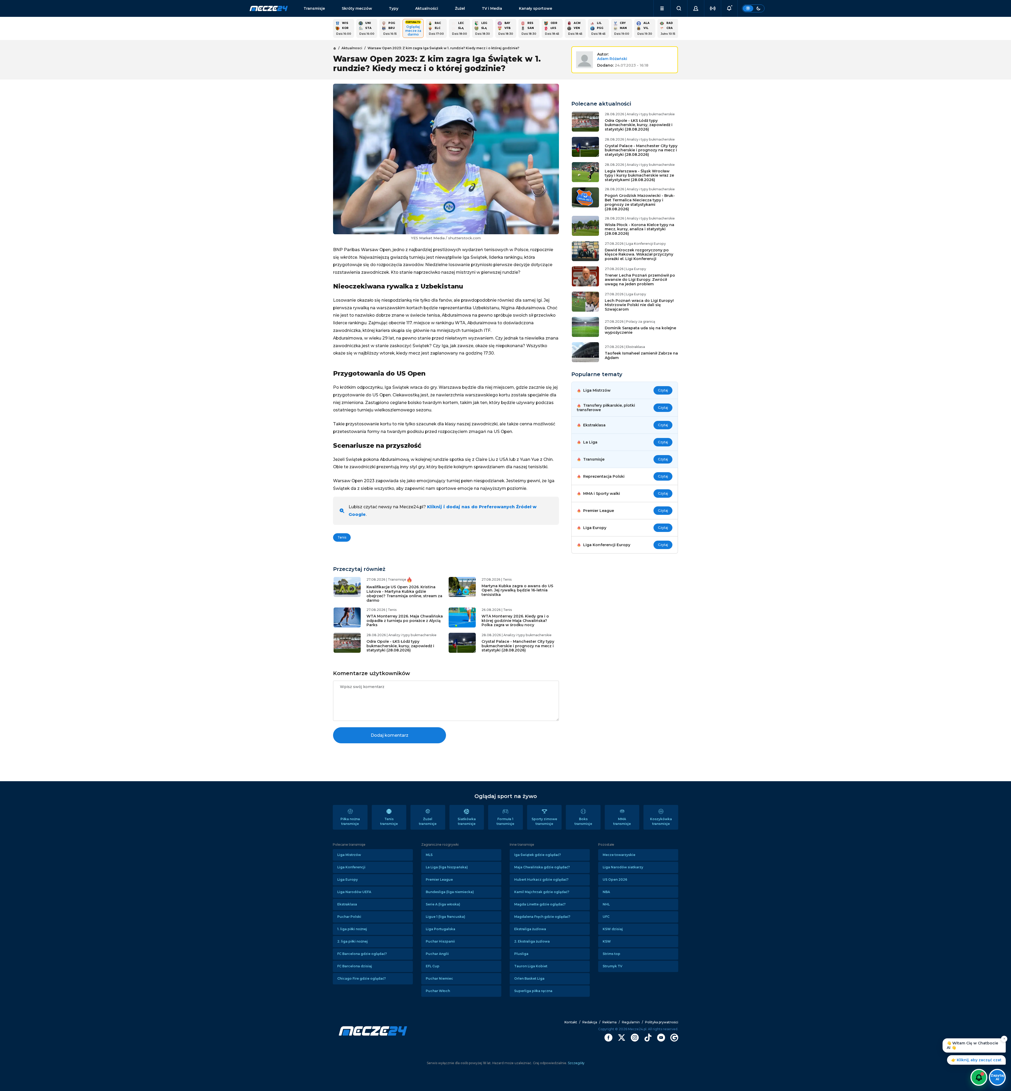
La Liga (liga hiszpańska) (447, 867)
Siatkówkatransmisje (467, 821)
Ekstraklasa (347, 904)
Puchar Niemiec (439, 978)
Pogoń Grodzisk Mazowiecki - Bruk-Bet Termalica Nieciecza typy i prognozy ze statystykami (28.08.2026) (640, 202)
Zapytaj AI (997, 1077)
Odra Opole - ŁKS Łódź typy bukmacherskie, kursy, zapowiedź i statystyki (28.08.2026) (400, 646)
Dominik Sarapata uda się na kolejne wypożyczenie (640, 330)
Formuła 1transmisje (505, 821)
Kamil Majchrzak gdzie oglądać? (541, 892)
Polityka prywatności (661, 1022)
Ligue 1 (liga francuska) (445, 917)
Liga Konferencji (351, 867)
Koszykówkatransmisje (661, 821)
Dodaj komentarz (389, 735)
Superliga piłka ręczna (533, 991)
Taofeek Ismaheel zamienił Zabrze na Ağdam (641, 355)
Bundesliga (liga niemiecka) (450, 892)
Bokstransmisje (583, 821)
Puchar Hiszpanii (440, 941)
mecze (268, 8)
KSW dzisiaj (613, 929)
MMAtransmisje (622, 821)
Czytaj (663, 390)
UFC (606, 917)
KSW (607, 941)
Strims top (611, 954)
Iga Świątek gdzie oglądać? (537, 855)
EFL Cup (432, 966)
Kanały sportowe (535, 8)
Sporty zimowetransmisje (544, 821)
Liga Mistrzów (349, 855)
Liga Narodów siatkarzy (623, 867)
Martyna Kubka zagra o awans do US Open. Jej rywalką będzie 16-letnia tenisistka (517, 590)
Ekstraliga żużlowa (530, 929)
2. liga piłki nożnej (352, 941)
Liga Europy (347, 879)
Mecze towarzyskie (619, 855)
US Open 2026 (615, 879)
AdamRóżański (612, 58)
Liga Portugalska (440, 929)
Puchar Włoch (438, 991)
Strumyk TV (612, 966)
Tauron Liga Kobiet (530, 966)
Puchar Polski (349, 917)
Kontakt (570, 1022)
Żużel (460, 8)
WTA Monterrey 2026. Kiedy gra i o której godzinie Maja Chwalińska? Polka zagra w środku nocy (515, 620)
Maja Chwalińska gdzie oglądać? (542, 867)
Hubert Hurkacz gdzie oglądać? (541, 879)
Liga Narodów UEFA (354, 892)
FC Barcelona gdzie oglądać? (362, 954)
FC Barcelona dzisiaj (354, 966)
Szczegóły (575, 1063)
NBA (606, 892)
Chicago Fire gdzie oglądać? (361, 978)
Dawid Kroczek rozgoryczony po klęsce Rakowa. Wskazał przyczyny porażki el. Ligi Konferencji (639, 254)
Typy (393, 8)
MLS (429, 855)
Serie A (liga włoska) (443, 904)
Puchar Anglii (437, 954)
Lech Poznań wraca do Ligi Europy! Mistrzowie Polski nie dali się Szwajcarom (639, 305)
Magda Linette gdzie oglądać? (540, 904)
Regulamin (631, 1022)
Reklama (609, 1022)
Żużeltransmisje (428, 821)
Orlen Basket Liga (529, 978)
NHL (606, 904)
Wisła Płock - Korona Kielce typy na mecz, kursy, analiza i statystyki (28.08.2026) (639, 229)
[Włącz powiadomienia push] (978, 1077)
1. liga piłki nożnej (352, 929)
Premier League (439, 879)
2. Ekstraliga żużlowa (532, 941)
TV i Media (492, 8)
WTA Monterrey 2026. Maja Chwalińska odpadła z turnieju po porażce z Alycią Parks (404, 620)
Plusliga (521, 954)
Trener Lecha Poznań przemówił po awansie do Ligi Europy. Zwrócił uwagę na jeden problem (640, 280)
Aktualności (426, 8)
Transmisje (314, 8)
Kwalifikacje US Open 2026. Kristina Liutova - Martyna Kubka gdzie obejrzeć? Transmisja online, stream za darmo (404, 593)
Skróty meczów (357, 8)
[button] (662, 8)
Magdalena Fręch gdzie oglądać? (542, 917)
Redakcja (589, 1022)
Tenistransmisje (389, 821)
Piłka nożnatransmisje (350, 821)
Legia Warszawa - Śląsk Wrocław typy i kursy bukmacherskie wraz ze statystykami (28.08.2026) (639, 175)
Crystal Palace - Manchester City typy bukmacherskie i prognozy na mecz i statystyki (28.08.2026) (518, 646)
